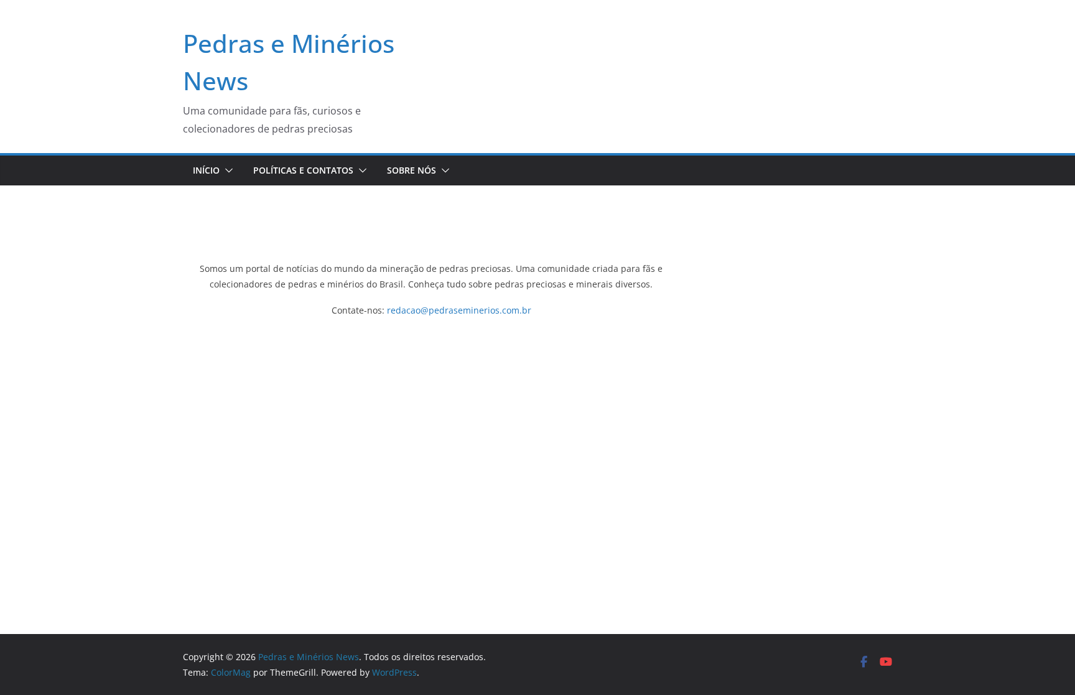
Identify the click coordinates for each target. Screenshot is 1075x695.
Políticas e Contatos (303, 170)
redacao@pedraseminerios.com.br (459, 310)
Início (206, 170)
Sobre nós (411, 170)
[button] (226, 170)
